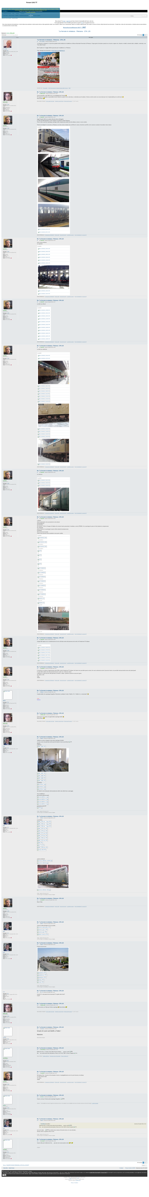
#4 (37, 240)
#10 (37, 668)
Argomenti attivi (15, 18)
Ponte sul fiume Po (64, 1056)
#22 (37, 1073)
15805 (8, 104)
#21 (37, 1049)
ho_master (5, 48)
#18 (37, 992)
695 (7, 50)
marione (4, 1037)
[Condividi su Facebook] (141, 85)
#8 (37, 518)
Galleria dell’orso (46, 1056)
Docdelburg (43, 1049)
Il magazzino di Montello (49, 296)
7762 (8, 702)
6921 (8, 1060)
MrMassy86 (12, 33)
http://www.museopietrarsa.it (58, 50)
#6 (37, 347)
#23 (37, 1096)
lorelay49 (5, 1149)
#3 (37, 117)
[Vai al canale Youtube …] (3, 1175)
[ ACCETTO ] (31, 15)
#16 (37, 923)
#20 (37, 1028)
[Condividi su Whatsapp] (145, 85)
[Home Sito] (13, 4)
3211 (8, 993)
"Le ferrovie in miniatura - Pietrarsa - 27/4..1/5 (74, 31)
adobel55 (5, 125)
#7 (37, 472)
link (82, 22)
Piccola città (57, 296)
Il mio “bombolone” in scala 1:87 (81, 296)
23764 (8, 1107)
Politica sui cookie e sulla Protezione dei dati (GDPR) (30, 11)
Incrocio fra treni (63, 296)
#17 (37, 944)
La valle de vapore (70, 296)
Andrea (8, 33)
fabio (4, 746)
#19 (37, 1005)
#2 (37, 93)
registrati (68, 21)
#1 (37, 41)
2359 (8, 1038)
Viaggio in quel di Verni (59, 101)
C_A (4, 991)
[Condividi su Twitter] (143, 85)
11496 (8, 128)
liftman (4, 700)
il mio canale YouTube (50, 101)
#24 (37, 1120)
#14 (37, 817)
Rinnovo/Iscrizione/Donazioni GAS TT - (74, 27)
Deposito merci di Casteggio (55, 1056)
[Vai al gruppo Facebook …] (5, 1175)
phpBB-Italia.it (78, 1180)
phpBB (70, 1179)
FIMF (70, 88)
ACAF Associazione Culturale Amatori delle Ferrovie (58, 88)
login (64, 21)
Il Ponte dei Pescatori (68, 101)
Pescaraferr (45, 88)
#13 (37, 738)
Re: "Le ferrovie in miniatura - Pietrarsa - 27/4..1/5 (50, 92)
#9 (37, 639)
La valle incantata (95, 1103)
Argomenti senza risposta (6, 18)
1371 (8, 747)
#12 (37, 714)
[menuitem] (129, 1168)
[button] (147, 35)
